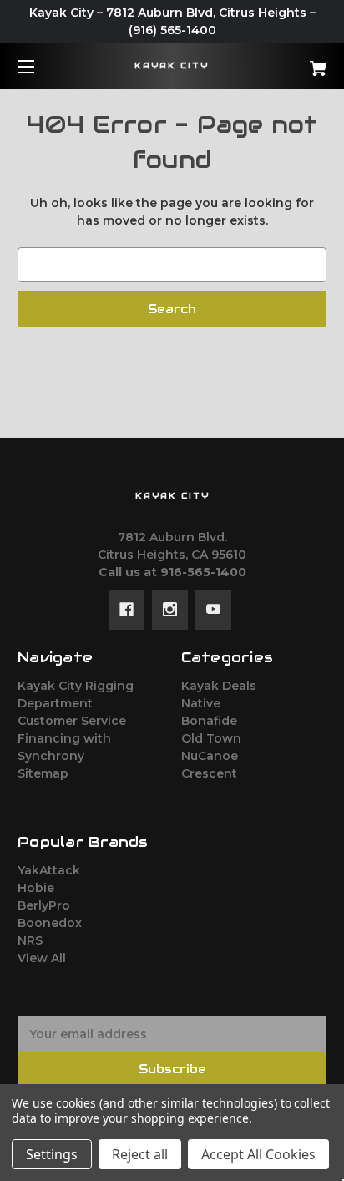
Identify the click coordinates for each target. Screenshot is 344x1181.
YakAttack (49, 870)
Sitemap (43, 773)
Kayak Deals (218, 685)
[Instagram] (170, 609)
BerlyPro (44, 905)
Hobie (36, 887)
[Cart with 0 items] (295, 62)
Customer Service (72, 720)
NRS (30, 940)
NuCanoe (209, 755)
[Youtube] (213, 609)
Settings (52, 1154)
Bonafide (209, 720)
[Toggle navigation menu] (40, 66)
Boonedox (50, 922)
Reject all (140, 1154)
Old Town (211, 738)
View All (42, 958)
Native (200, 703)
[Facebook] (126, 609)
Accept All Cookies (258, 1154)
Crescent (209, 773)
